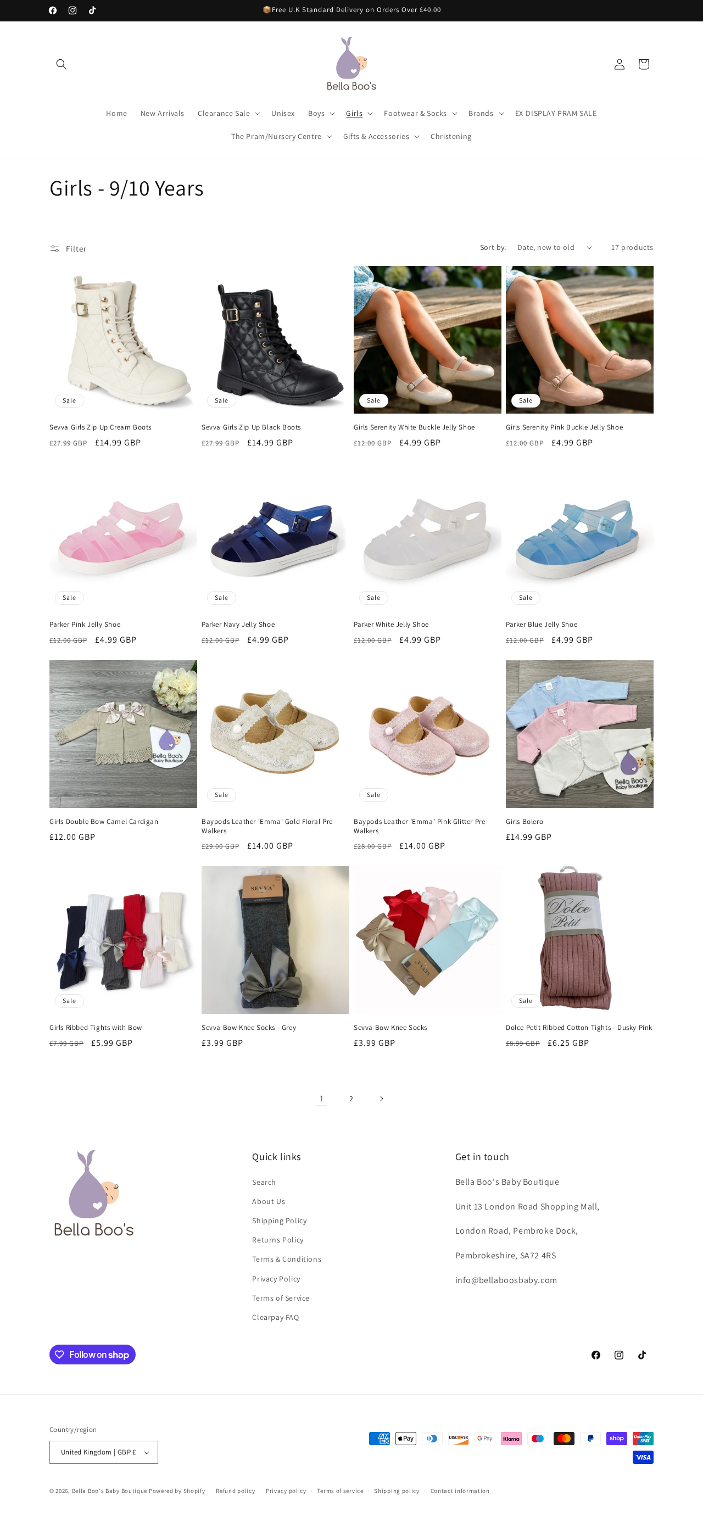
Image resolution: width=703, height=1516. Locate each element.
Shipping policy (397, 1491)
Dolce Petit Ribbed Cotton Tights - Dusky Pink (579, 1027)
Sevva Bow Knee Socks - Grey (249, 1027)
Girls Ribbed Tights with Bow (95, 1027)
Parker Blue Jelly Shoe (541, 624)
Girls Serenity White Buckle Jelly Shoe (414, 427)
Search (264, 1182)
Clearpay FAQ (275, 1317)
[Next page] (381, 1098)
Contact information (460, 1491)
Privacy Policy (276, 1279)
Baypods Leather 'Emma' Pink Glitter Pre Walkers (419, 826)
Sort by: (493, 247)
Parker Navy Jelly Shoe (238, 624)
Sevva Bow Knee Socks (390, 1027)
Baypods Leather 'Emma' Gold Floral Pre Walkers (267, 826)
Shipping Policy (279, 1220)
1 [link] (322, 1098)
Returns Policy (277, 1240)
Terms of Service (281, 1298)
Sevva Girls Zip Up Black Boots (251, 427)
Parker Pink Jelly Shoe (84, 624)
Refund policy (235, 1491)
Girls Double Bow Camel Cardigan (104, 821)
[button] (61, 64)
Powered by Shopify (177, 1491)
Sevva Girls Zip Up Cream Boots (100, 427)
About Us (268, 1201)
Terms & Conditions (286, 1259)
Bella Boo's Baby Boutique (110, 1491)
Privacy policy (286, 1491)
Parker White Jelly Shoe (391, 624)
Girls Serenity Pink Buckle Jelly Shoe (564, 427)
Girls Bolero (524, 821)
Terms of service (340, 1491)
